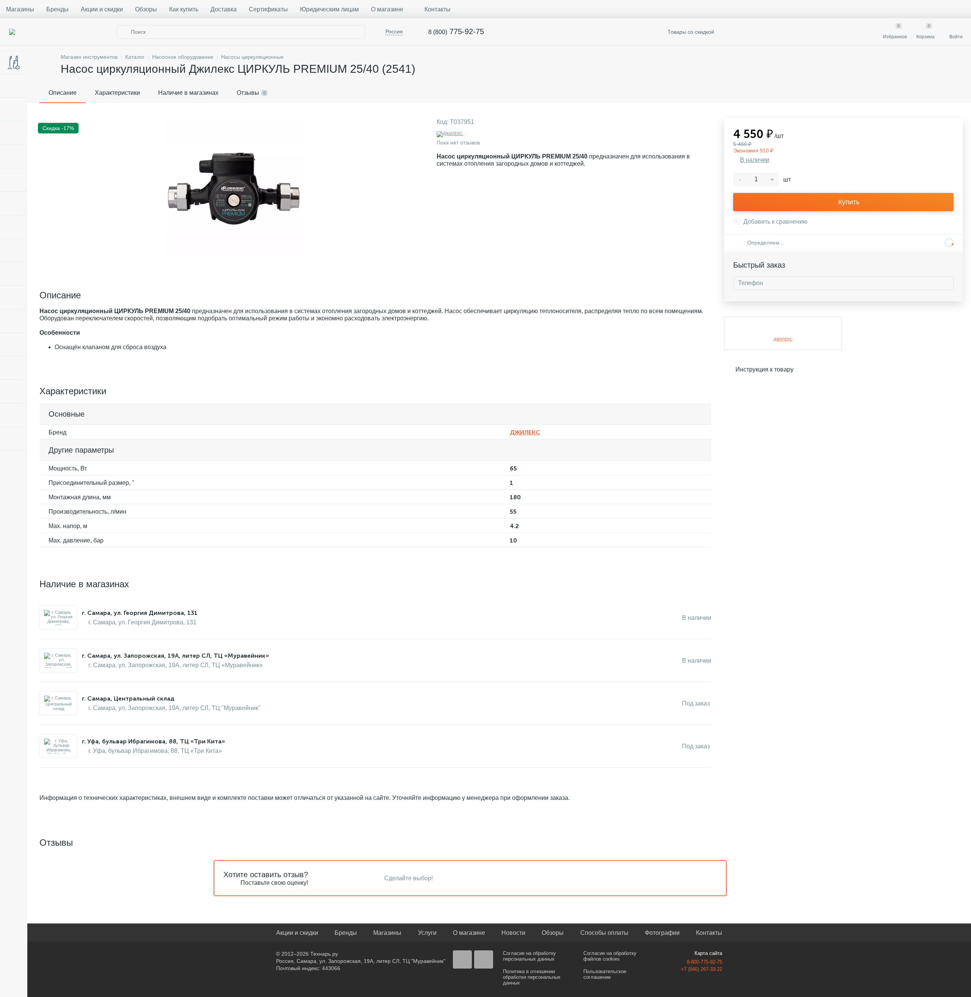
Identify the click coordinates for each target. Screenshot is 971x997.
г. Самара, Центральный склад (128, 698)
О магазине (387, 9)
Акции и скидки (102, 9)
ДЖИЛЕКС (525, 432)
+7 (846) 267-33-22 (701, 969)
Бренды (57, 9)
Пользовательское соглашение (604, 974)
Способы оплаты (604, 933)
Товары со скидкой (690, 32)
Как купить (183, 9)
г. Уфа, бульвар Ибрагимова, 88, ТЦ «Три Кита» (153, 741)
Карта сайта (708, 953)
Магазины (20, 9)
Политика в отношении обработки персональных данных (532, 977)
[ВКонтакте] (462, 959)
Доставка (224, 9)
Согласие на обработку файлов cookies (609, 956)
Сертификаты (268, 9)
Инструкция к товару (764, 369)
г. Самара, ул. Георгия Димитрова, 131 (140, 612)
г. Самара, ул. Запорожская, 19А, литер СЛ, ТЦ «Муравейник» (175, 655)
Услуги (427, 933)
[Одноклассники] (483, 959)
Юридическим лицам (329, 9)
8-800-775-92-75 (704, 962)
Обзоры (146, 9)
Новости (513, 933)
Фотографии (662, 933)
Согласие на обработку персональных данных (529, 956)
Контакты (437, 9)
